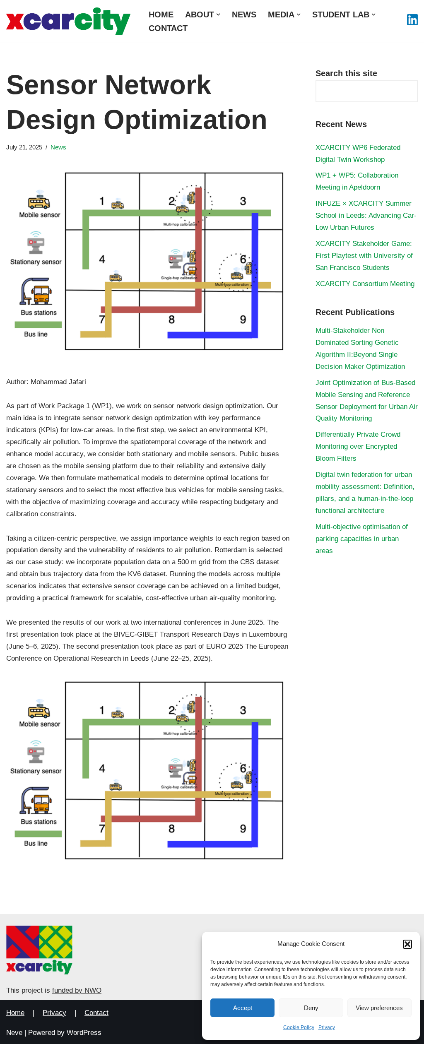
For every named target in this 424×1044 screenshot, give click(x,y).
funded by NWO (76, 990)
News (244, 14)
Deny (311, 1007)
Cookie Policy (298, 1027)
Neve (14, 1033)
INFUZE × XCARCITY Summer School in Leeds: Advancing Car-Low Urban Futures (366, 215)
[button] (407, 944)
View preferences (379, 1007)
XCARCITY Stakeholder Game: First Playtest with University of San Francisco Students (364, 256)
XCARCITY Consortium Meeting (365, 284)
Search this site (346, 73)
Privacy (326, 1027)
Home (161, 14)
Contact (168, 28)
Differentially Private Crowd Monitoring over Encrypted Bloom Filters (358, 446)
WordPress (84, 1033)
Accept (242, 1007)
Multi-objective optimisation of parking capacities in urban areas (362, 539)
